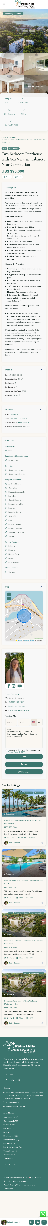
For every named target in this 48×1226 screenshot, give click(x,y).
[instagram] (19, 1080)
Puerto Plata (23, 422)
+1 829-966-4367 (13, 1102)
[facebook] (6, 1080)
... (38, 834)
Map (7, 586)
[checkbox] (6, 750)
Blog (14, 1185)
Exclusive (7, 1125)
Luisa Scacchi (12, 694)
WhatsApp (25, 772)
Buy (4, 148)
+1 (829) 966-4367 (16, 702)
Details (8, 369)
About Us (8, 1185)
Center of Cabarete (18, 418)
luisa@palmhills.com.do (18, 706)
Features (9, 440)
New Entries (8, 1136)
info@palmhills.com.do (15, 1106)
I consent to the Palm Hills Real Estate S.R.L (25, 751)
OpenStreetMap (29, 640)
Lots (5, 1132)
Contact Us (21, 1185)
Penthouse (7, 1143)
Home (4, 137)
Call (25, 764)
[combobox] (34, 722)
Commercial (8, 1121)
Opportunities (9, 1140)
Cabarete (14, 414)
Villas (5, 1158)
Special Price (8, 1151)
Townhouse (8, 1154)
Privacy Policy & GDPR (16, 752)
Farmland (7, 1128)
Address (9, 409)
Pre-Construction (10, 1147)
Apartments (13, 137)
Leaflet (19, 640)
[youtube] (12, 1080)
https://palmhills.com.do (18, 710)
